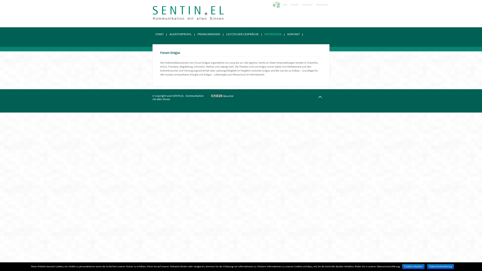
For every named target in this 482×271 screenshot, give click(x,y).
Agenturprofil (180, 34)
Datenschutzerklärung (440, 266)
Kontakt (294, 5)
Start (285, 5)
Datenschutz (322, 5)
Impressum (307, 5)
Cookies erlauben (413, 266)
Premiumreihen (209, 34)
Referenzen (273, 34)
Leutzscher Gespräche (242, 34)
